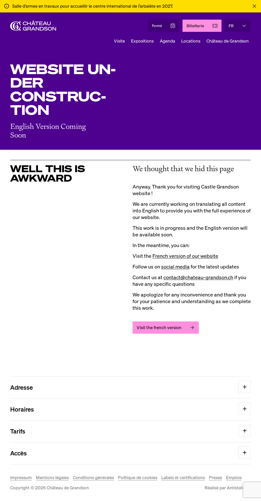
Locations (190, 41)
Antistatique (239, 488)
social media (175, 266)
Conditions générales (93, 477)
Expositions (142, 41)
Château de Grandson (227, 41)
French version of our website (185, 256)
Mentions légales (52, 477)
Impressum (21, 477)
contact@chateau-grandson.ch (198, 277)
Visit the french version (159, 327)
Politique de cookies (137, 477)
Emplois (234, 477)
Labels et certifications (183, 477)
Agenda (167, 41)
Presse (215, 477)
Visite (119, 41)
